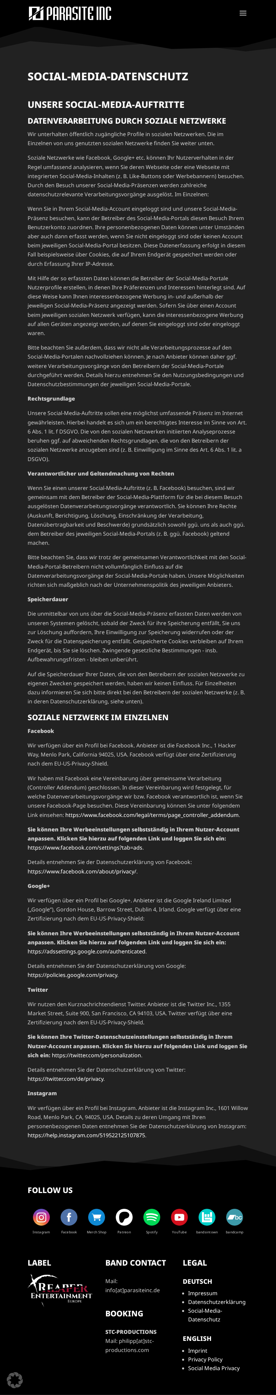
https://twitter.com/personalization (96, 1055)
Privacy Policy (205, 1359)
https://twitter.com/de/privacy (65, 1078)
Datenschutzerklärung (217, 1302)
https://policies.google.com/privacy (72, 975)
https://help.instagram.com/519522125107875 (86, 1135)
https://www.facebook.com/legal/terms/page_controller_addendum (152, 815)
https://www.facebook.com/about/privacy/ (82, 871)
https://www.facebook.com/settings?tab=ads (85, 847)
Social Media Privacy (214, 1368)
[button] (15, 1380)
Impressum (202, 1293)
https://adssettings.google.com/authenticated (86, 951)
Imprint (197, 1350)
